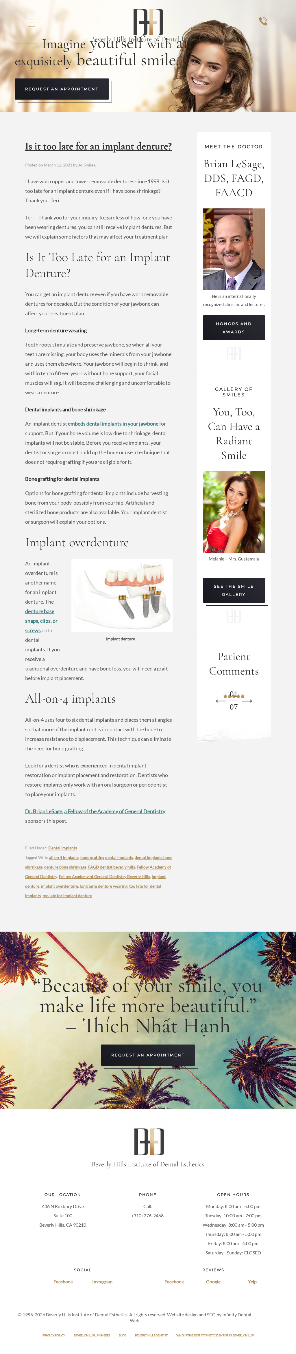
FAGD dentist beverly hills (111, 866)
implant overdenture (59, 886)
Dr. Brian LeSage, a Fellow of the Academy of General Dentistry (95, 811)
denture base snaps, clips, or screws (41, 620)
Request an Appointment (62, 89)
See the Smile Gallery (234, 590)
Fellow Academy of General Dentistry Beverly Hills (104, 876)
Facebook (63, 1281)
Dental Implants (62, 847)
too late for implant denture (67, 895)
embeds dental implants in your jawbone (113, 423)
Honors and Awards (234, 327)
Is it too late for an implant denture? (98, 146)
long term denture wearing (103, 886)
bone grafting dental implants (106, 857)
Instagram (102, 1281)
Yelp (252, 1281)
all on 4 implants (64, 857)
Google (213, 1281)
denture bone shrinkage (65, 866)
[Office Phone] (263, 27)
